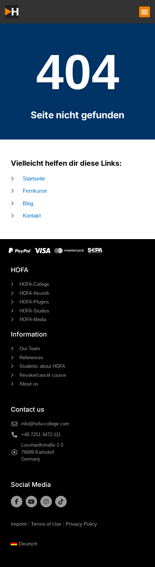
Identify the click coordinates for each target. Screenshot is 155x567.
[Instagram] (46, 501)
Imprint (19, 524)
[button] (144, 11)
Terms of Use (46, 524)
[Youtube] (31, 501)
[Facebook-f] (16, 501)
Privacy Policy (81, 524)
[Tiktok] (61, 501)
